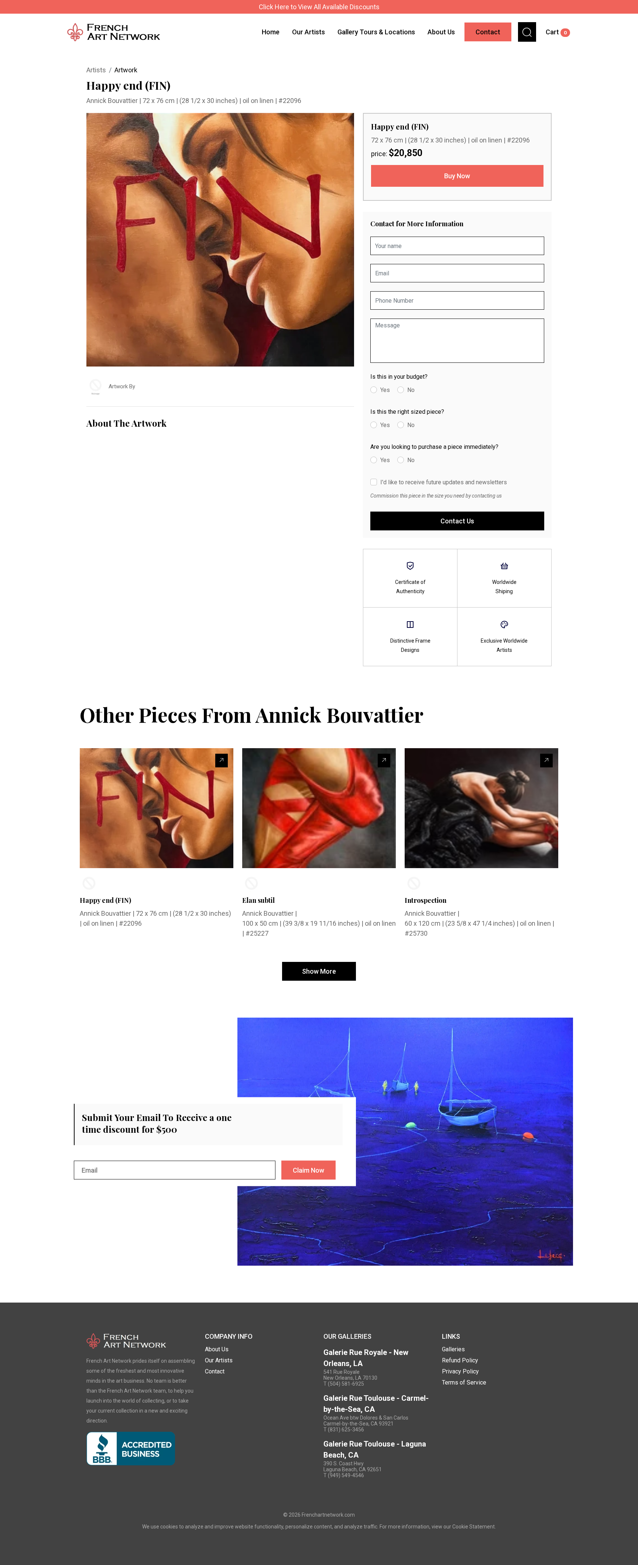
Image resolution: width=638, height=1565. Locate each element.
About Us (441, 32)
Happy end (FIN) (105, 900)
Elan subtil (258, 900)
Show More (319, 971)
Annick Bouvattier (112, 100)
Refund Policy (460, 1360)
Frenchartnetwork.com (328, 1515)
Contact (488, 32)
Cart (556, 32)
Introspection (425, 900)
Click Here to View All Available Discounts (319, 7)
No (411, 389)
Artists (96, 70)
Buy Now (457, 176)
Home (270, 32)
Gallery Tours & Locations (376, 32)
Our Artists (308, 32)
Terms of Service (464, 1382)
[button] (527, 32)
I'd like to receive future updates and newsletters (443, 482)
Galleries (453, 1349)
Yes (385, 389)
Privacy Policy (460, 1371)
